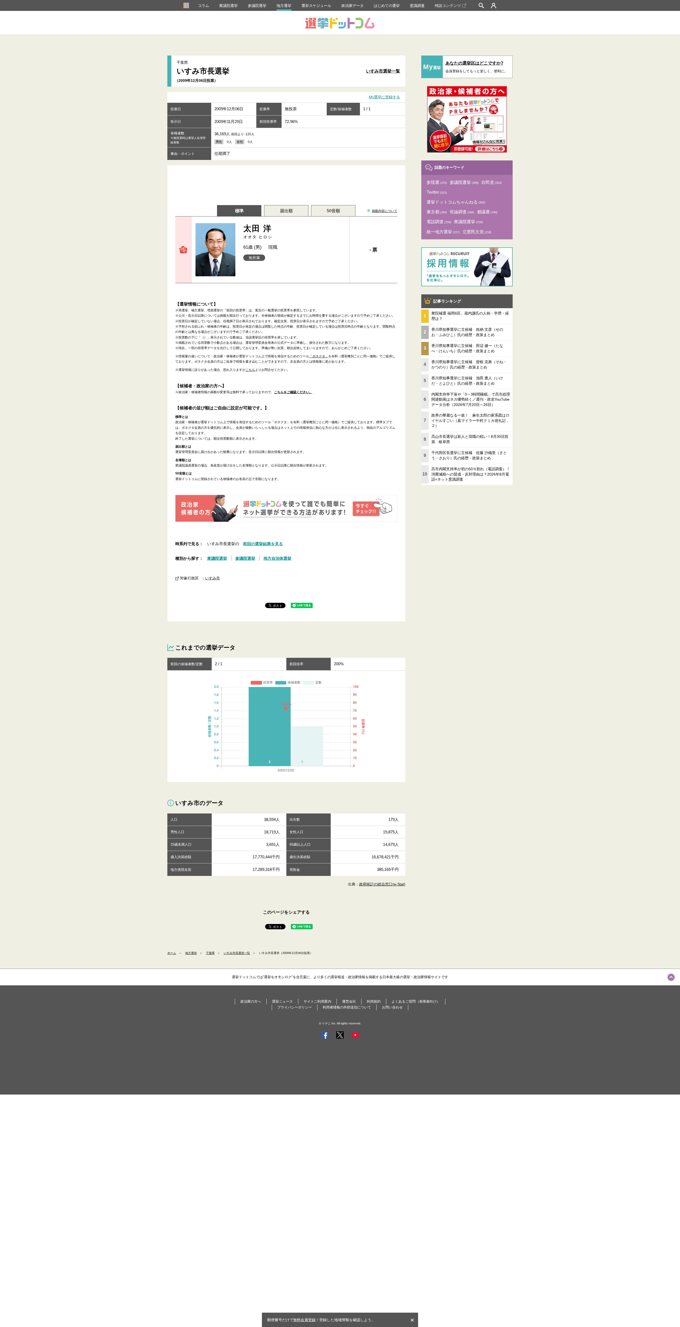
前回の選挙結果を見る (263, 543)
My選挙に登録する (384, 97)
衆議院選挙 (228, 5)
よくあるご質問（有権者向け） (416, 1001)
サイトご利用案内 (317, 1001)
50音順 (333, 211)
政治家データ (352, 5)
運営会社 (349, 1001)
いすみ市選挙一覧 (383, 71)
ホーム (171, 953)
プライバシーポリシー (294, 1007)
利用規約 (374, 1001)
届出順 (286, 211)
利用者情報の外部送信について (347, 1007)
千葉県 (210, 953)
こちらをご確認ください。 (293, 392)
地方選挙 (284, 5)
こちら (250, 370)
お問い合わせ (392, 1007)
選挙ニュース (282, 1001)
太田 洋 (258, 231)
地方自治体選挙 (277, 558)
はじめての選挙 (387, 5)
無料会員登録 (304, 1320)
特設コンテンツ (448, 5)
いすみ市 (212, 578)
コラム (203, 5)
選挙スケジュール (316, 5)
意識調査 (417, 5)
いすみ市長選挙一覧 (237, 953)
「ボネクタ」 (318, 356)
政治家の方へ (250, 1001)
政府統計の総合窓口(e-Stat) (382, 884)
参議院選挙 (257, 5)
